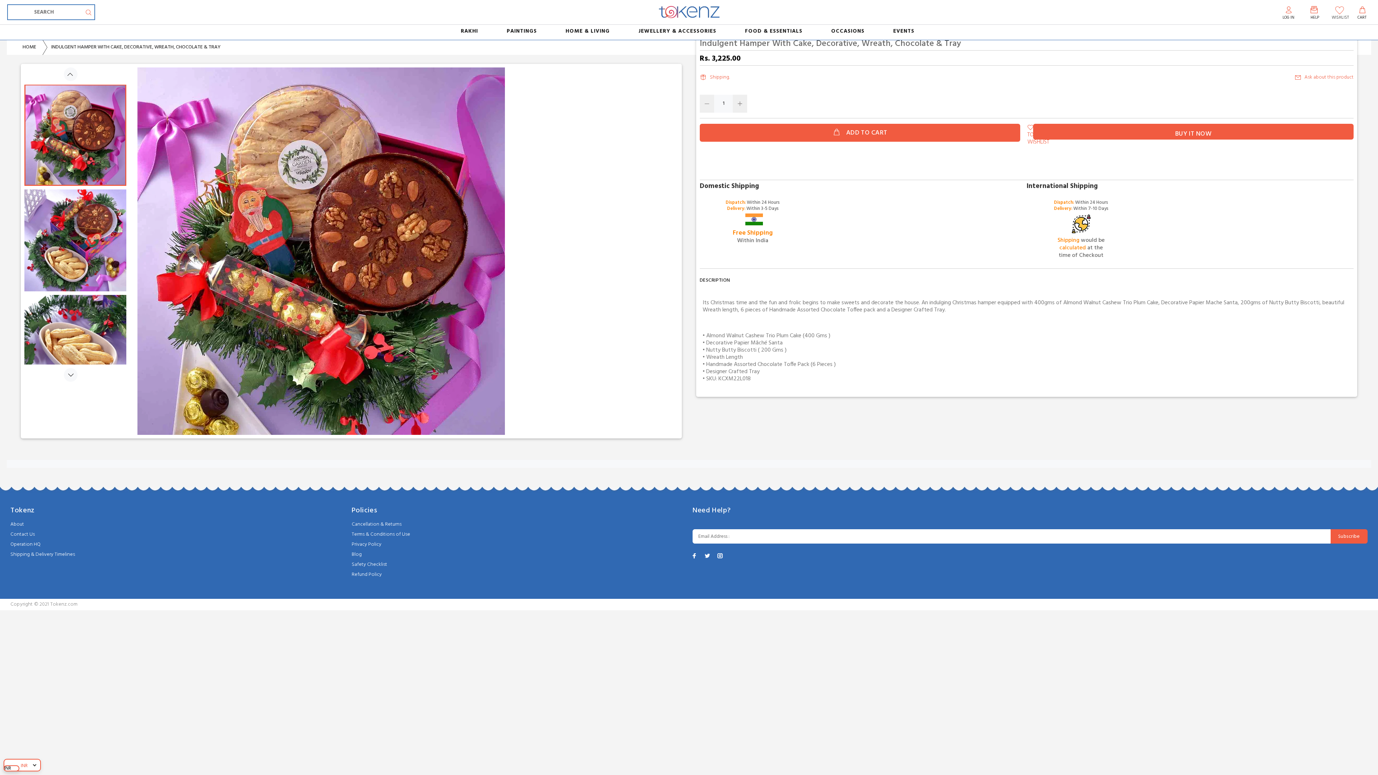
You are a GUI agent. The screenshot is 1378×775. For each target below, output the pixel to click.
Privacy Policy (366, 544)
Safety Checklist (369, 564)
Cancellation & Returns (377, 524)
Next (71, 375)
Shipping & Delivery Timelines (42, 554)
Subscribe (1349, 536)
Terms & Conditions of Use (381, 534)
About (17, 524)
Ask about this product (1329, 77)
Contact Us (22, 534)
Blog (357, 554)
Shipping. (720, 77)
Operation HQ (25, 544)
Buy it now (1193, 134)
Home (29, 47)
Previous (71, 74)
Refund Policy (367, 574)
